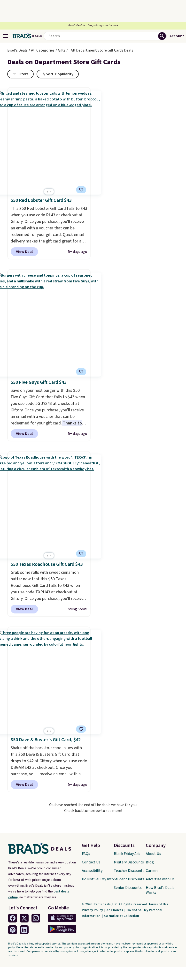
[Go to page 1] (47, 191)
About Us (153, 853)
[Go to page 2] (50, 191)
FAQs (86, 853)
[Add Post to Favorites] (81, 189)
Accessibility (92, 870)
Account (177, 36)
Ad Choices (115, 910)
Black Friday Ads (127, 853)
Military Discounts (129, 862)
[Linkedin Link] (24, 930)
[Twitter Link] (24, 918)
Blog (150, 862)
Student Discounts (129, 879)
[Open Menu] (5, 36)
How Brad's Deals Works (160, 890)
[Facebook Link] (13, 918)
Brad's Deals (17, 50)
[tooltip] (81, 189)
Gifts (61, 50)
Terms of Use (158, 904)
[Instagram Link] (36, 918)
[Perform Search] (162, 36)
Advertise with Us (160, 879)
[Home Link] (27, 36)
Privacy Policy (93, 910)
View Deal (24, 251)
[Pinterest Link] (13, 930)
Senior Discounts (128, 887)
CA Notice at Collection (121, 916)
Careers (152, 870)
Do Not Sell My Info (98, 879)
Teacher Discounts (129, 870)
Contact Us (91, 862)
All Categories (42, 50)
